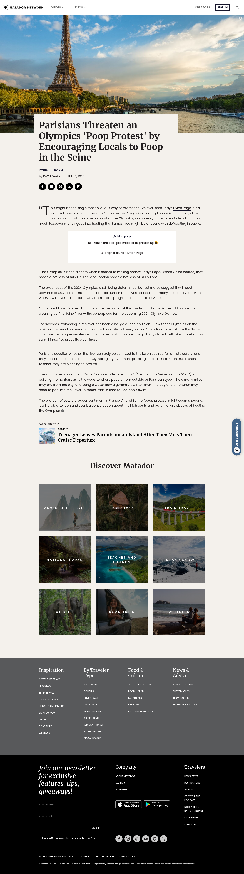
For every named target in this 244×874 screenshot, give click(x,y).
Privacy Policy (143, 461)
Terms (127, 461)
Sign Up (157, 452)
